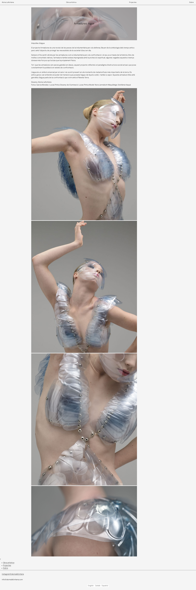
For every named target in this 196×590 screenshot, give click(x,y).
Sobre (5, 568)
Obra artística (8, 563)
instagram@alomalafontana (13, 574)
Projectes (7, 565)
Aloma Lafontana (8, 2)
